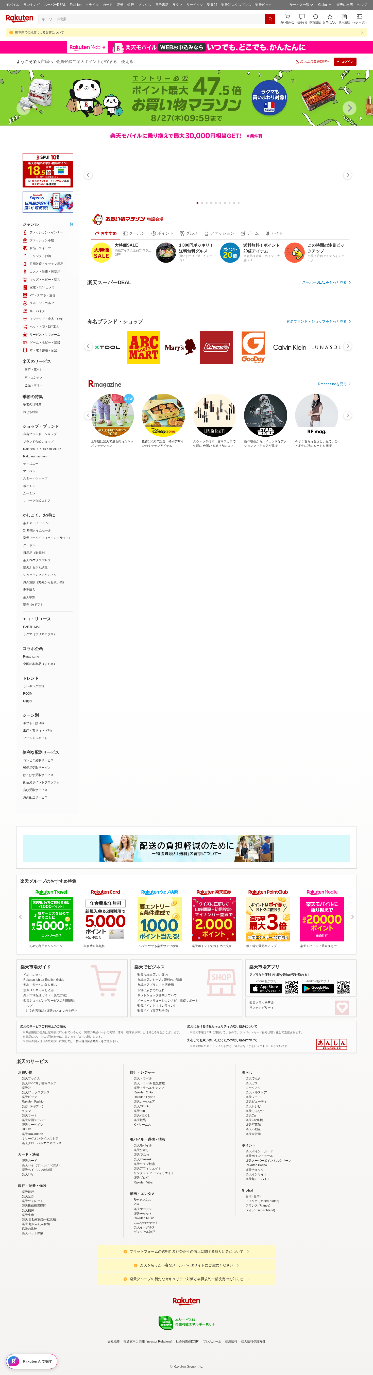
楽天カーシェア (144, 1164)
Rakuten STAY (144, 1155)
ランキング (31, 5)
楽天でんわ (141, 1217)
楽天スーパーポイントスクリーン (268, 1223)
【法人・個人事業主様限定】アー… (244, 569)
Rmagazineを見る (332, 746)
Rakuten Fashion (35, 456)
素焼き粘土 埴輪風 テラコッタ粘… (160, 569)
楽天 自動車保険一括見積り (40, 1282)
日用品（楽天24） (35, 553)
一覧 (69, 224)
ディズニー (30, 464)
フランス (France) (258, 1268)
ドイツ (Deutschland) (260, 1273)
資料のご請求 (173, 998)
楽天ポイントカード (259, 1214)
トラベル (92, 5)
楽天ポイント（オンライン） (157, 1024)
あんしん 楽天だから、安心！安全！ (331, 1063)
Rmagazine (31, 656)
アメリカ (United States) (262, 1263)
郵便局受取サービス (36, 767)
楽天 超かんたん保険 (36, 1286)
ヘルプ (362, 5)
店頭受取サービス (35, 790)
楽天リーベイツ (32, 1187)
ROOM (27, 693)
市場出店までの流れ (151, 1008)
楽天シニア (253, 1160)
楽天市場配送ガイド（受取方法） (46, 1014)
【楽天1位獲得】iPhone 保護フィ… (330, 569)
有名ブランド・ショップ (40, 434)
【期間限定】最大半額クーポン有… (301, 569)
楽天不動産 (253, 1192)
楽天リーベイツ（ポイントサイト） (47, 538)
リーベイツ (195, 5)
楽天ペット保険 (32, 1296)
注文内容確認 (35, 1029)
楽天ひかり (141, 1213)
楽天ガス (252, 1146)
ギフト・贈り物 (33, 723)
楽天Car (251, 1178)
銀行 (130, 5)
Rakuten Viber (144, 1245)
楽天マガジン (143, 1272)
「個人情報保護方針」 (87, 1059)
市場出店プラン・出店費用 (155, 1003)
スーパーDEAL (55, 5)
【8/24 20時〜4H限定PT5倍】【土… (273, 569)
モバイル (12, 5)
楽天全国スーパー (34, 1182)
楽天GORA (141, 1169)
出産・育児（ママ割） (38, 730)
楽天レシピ (253, 1169)
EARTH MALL (32, 627)
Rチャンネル (142, 1262)
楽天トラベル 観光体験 (149, 1146)
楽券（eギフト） (34, 604)
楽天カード (29, 1223)
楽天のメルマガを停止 (62, 1029)
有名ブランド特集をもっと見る (322, 679)
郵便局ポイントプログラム (41, 782)
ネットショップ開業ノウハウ (157, 1014)
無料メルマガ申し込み (38, 1008)
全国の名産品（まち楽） (40, 664)
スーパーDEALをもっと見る (324, 282)
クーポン (29, 545)
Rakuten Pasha (256, 1228)
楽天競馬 (140, 1182)
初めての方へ (32, 993)
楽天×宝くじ (142, 1178)
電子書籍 (161, 5)
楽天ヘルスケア (256, 1155)
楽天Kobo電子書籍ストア (39, 1146)
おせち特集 (30, 412)
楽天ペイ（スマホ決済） (38, 1232)
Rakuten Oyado (144, 1160)
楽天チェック (255, 1232)
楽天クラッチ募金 (261, 1021)
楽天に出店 (344, 5)
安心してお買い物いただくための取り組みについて (222, 1058)
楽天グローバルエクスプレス (41, 1206)
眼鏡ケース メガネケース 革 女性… (103, 569)
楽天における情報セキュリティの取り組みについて (222, 1044)
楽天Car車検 (254, 1182)
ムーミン (29, 493)
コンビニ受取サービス (38, 760)
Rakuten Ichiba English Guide (43, 998)
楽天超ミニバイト (258, 1242)
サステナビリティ (261, 1026)
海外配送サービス (35, 797)
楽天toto (139, 1173)
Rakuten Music (144, 1281)
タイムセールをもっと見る (325, 601)
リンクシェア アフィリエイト (154, 1236)
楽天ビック (263, 5)
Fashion (75, 5)
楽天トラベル (143, 1141)
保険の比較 (29, 1291)
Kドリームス (142, 1187)
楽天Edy (27, 1237)
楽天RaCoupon (32, 1196)
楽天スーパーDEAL (36, 523)
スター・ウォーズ (35, 478)
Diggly (27, 701)
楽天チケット (143, 1276)
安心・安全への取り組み (40, 1003)
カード (108, 5)
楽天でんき (253, 1141)
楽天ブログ (141, 1240)
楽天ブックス (31, 1141)
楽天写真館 (253, 1187)
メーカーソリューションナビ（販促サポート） (169, 1019)
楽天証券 (28, 1259)
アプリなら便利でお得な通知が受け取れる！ (279, 993)
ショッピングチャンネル (40, 575)
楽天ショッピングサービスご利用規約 (49, 1019)
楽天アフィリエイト (147, 1231)
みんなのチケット (146, 1285)
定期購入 (29, 590)
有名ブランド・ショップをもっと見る (316, 461)
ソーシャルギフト (35, 738)
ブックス (144, 5)
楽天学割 (29, 597)
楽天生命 (28, 1277)
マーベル (29, 471)
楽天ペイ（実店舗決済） (154, 1029)
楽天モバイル (143, 1208)
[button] (302, 19)
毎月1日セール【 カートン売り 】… (216, 569)
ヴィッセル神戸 (144, 1295)
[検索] (270, 19)
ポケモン (29, 486)
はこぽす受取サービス (38, 775)
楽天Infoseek (142, 1222)
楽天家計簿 (253, 1196)
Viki (136, 1267)
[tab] (105, 233)
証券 (120, 5)
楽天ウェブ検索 (144, 1226)
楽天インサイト (256, 1237)
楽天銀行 (28, 1254)
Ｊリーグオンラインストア (40, 1201)
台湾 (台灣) (253, 1259)
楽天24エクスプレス (236, 5)
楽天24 (212, 5)
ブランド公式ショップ (38, 441)
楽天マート (29, 1178)
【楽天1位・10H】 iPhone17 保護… (188, 569)
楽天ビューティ (256, 1164)
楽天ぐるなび (255, 1173)
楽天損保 (28, 1273)
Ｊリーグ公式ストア (36, 501)
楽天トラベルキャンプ (149, 1150)
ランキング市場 (33, 686)
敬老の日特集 (32, 404)
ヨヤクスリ (253, 1150)
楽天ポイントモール (259, 1219)
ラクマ (177, 5)
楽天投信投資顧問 (34, 1268)
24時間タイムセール (37, 530)
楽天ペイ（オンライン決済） (41, 1228)
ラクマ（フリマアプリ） (40, 634)
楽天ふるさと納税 (35, 567)
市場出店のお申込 (149, 998)
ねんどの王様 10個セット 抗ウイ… (131, 569)
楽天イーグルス (144, 1290)
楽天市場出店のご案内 (152, 993)
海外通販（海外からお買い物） (44, 582)
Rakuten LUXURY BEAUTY (42, 449)
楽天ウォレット (32, 1263)
